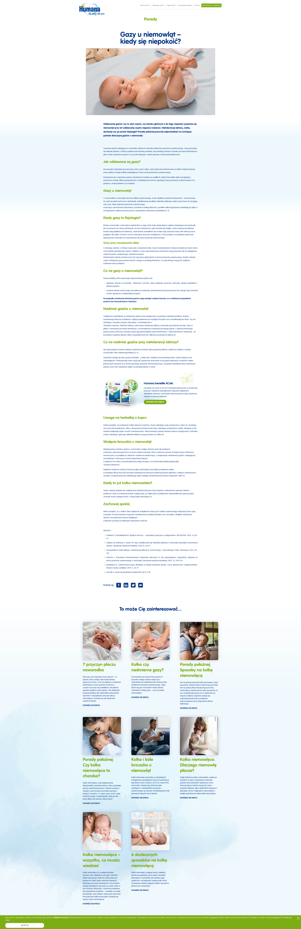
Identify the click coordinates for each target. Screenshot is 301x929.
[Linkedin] (126, 585)
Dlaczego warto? (158, 5)
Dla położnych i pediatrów (211, 5)
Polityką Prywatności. (61, 917)
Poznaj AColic (145, 5)
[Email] (140, 585)
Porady (197, 5)
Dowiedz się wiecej (91, 705)
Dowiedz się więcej (155, 402)
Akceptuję (24, 925)
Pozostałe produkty (185, 5)
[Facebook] (118, 585)
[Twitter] (133, 585)
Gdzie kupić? (171, 5)
